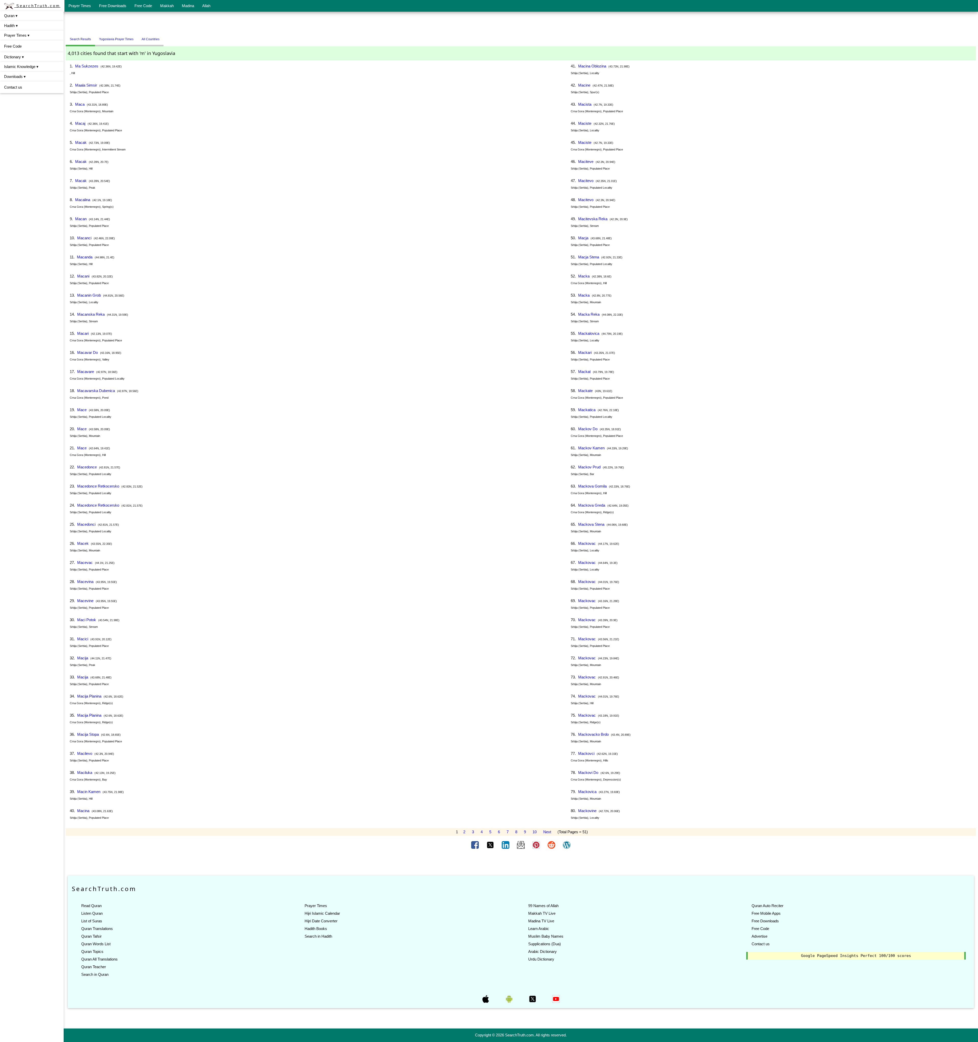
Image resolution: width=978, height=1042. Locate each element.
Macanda (84, 257)
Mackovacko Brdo (593, 734)
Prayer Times (80, 6)
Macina (83, 811)
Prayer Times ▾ (17, 35)
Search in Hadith (318, 936)
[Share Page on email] (521, 845)
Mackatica (586, 410)
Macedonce (87, 467)
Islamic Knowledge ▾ (21, 66)
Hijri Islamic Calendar (322, 913)
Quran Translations (97, 928)
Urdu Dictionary (541, 959)
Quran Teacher (93, 967)
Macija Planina (89, 696)
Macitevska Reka (592, 219)
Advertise (759, 936)
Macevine (85, 601)
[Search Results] (165, 37)
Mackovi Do (588, 772)
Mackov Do (587, 429)
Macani (83, 276)
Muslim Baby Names (545, 936)
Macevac (85, 562)
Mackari (585, 352)
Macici (82, 639)
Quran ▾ (11, 15)
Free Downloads (112, 6)
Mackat (584, 371)
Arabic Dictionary (542, 951)
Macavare (85, 371)
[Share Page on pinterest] (537, 845)
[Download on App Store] (486, 999)
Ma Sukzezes (86, 66)
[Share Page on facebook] (475, 845)
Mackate (585, 390)
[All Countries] (170, 37)
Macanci (84, 238)
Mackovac (587, 543)
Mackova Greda (591, 505)
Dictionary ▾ (14, 57)
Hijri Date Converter (321, 921)
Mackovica (587, 791)
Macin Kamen (88, 791)
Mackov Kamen (591, 448)
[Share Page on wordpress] (566, 845)
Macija (82, 658)
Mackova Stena (591, 524)
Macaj (80, 123)
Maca (80, 104)
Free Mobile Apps (766, 913)
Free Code (143, 6)
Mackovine (587, 811)
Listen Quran (92, 913)
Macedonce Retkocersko (98, 486)
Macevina (85, 581)
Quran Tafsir (91, 936)
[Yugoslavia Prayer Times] (167, 37)
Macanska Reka (91, 314)
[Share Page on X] (491, 845)
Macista (584, 104)
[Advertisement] (521, 23)
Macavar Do (87, 352)
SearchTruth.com (37, 6)
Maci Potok (86, 620)
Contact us (13, 87)
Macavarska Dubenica (96, 390)
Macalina (82, 200)
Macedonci (86, 524)
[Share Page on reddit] (552, 845)
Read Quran (91, 906)
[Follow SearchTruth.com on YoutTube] (556, 999)
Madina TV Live (541, 921)
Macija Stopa (88, 734)
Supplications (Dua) (544, 944)
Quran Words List (96, 944)
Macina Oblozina (592, 66)
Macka (584, 276)
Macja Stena (588, 257)
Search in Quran (94, 974)
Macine (584, 85)
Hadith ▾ (11, 25)
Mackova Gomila (592, 486)
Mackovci (586, 753)
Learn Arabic (538, 928)
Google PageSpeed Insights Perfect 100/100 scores (856, 955)
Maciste (584, 123)
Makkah (167, 6)
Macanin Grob (89, 295)
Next (547, 832)
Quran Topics (92, 951)
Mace (82, 410)
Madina (188, 6)
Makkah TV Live (541, 913)
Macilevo (84, 753)
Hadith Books (316, 928)
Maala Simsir (86, 85)
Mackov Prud (589, 467)
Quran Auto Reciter (767, 906)
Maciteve (585, 161)
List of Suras (91, 921)
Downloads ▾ (15, 76)
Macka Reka (589, 314)
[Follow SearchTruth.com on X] (533, 999)
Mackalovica (588, 333)
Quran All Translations (99, 959)
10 (535, 832)
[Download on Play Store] (510, 999)
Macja (583, 238)
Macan (81, 219)
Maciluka (84, 772)
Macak (81, 142)
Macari (83, 333)
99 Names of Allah (543, 906)
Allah (206, 6)
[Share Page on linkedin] (506, 845)
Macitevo (585, 180)
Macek (83, 543)
